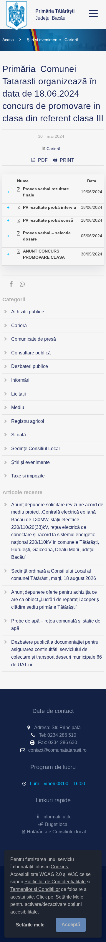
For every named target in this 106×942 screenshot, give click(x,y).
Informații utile (56, 816)
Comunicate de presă (33, 339)
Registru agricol (27, 421)
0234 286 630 (62, 742)
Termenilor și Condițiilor (35, 889)
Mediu (17, 407)
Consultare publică (31, 352)
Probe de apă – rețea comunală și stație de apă (55, 624)
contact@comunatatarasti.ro (57, 750)
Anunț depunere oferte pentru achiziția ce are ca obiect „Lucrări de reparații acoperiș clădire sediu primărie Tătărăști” (55, 600)
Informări (20, 380)
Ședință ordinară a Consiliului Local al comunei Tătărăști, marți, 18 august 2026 (53, 574)
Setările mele (30, 924)
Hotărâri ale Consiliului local (56, 831)
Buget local (56, 824)
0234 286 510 (61, 735)
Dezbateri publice (29, 366)
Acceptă (71, 924)
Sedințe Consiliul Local (35, 448)
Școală (18, 434)
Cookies (59, 866)
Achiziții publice (27, 311)
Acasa (8, 39)
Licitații (18, 393)
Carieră (71, 39)
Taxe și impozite (28, 475)
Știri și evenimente (44, 39)
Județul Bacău (54, 15)
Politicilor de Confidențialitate (55, 881)
